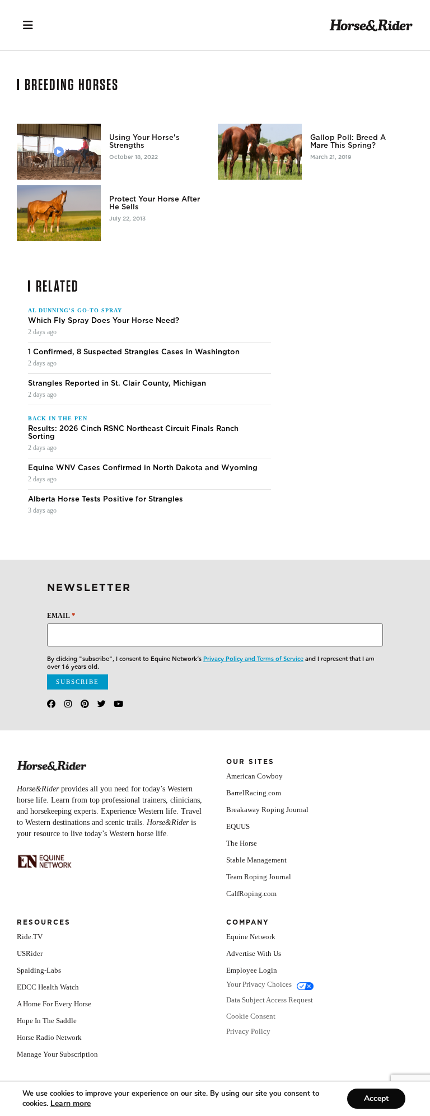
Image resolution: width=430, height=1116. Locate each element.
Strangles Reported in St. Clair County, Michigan (117, 383)
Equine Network (250, 936)
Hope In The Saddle (47, 1020)
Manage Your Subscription (57, 1054)
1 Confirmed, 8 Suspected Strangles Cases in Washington (134, 352)
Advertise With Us (253, 953)
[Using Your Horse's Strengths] (59, 152)
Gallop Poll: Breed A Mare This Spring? (348, 141)
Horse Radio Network (49, 1037)
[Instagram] (68, 704)
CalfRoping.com (251, 893)
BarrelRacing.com (253, 793)
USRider (30, 953)
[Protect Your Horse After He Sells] (59, 213)
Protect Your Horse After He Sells (154, 203)
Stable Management (256, 860)
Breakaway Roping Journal (267, 809)
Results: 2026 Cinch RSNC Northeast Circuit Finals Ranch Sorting (133, 432)
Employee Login (251, 970)
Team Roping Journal (258, 877)
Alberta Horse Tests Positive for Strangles (105, 499)
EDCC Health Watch (48, 987)
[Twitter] (101, 704)
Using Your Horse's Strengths (144, 141)
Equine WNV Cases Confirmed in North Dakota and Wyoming (143, 468)
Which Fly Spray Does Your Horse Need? (103, 321)
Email (61, 615)
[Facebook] (51, 704)
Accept (376, 1098)
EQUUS (238, 826)
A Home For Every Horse (54, 1004)
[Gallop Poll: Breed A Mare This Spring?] (260, 152)
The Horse (241, 843)
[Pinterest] (85, 704)
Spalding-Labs (39, 970)
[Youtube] (118, 704)
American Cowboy (254, 776)
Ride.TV (30, 936)
